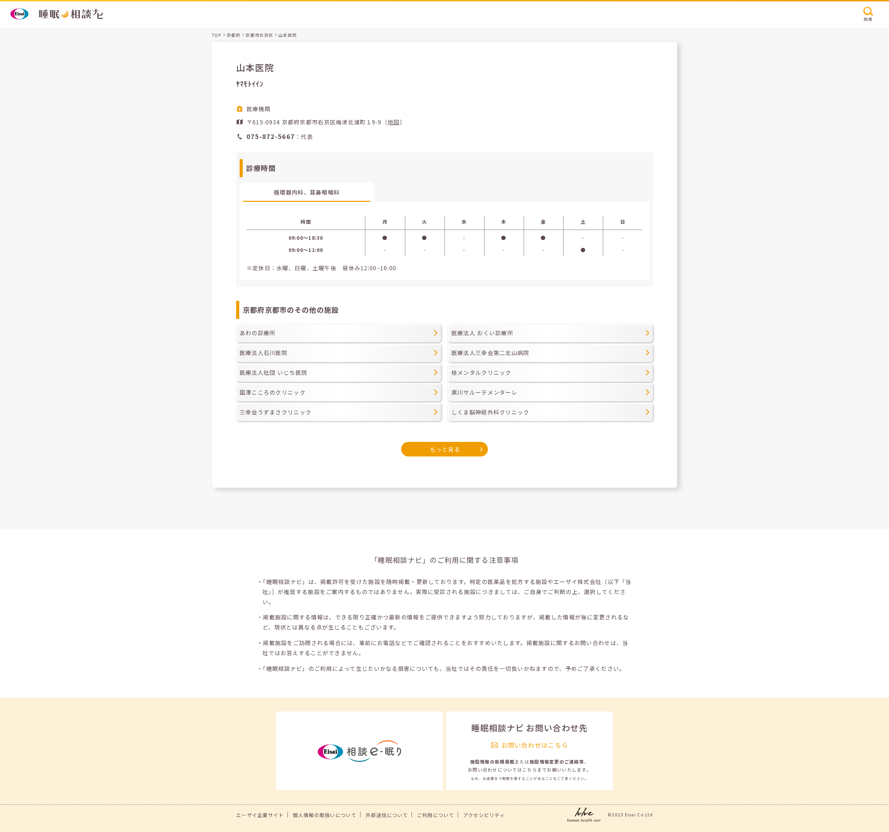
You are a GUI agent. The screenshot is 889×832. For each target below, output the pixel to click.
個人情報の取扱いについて (324, 815)
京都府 (234, 35)
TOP (217, 35)
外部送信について (387, 815)
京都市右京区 (259, 35)
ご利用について (435, 815)
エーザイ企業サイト (260, 815)
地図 (394, 122)
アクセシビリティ (484, 815)
